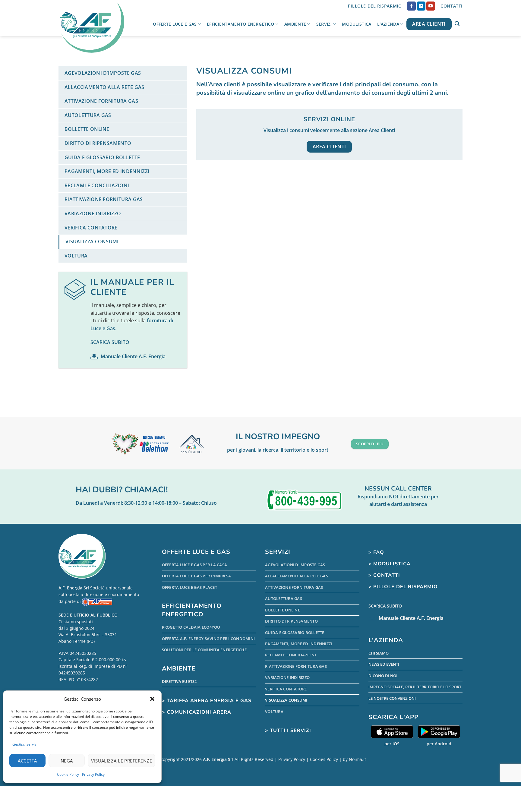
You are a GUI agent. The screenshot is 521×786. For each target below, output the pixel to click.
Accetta (27, 761)
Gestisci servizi (24, 744)
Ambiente (295, 24)
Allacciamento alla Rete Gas (104, 87)
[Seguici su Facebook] (411, 6)
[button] (152, 699)
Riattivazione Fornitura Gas (104, 199)
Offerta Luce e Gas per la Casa (194, 564)
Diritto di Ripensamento (98, 143)
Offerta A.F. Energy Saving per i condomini (208, 638)
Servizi (324, 24)
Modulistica (356, 24)
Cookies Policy (324, 759)
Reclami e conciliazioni (97, 185)
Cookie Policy (68, 774)
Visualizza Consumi (92, 241)
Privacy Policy (93, 774)
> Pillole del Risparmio (403, 586)
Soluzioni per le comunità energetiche (204, 649)
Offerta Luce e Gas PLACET (189, 587)
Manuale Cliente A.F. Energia (133, 356)
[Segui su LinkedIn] (421, 6)
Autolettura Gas (88, 115)
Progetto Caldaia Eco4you (191, 627)
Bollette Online (87, 129)
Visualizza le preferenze (121, 761)
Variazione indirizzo (93, 213)
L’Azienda (388, 24)
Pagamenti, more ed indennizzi (107, 171)
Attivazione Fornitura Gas (101, 101)
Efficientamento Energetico (240, 24)
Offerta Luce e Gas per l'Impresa (196, 576)
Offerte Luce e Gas (175, 24)
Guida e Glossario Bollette (102, 157)
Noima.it (357, 759)
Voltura (76, 255)
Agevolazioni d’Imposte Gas (103, 73)
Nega (67, 761)
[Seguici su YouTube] (430, 6)
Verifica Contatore (91, 227)
